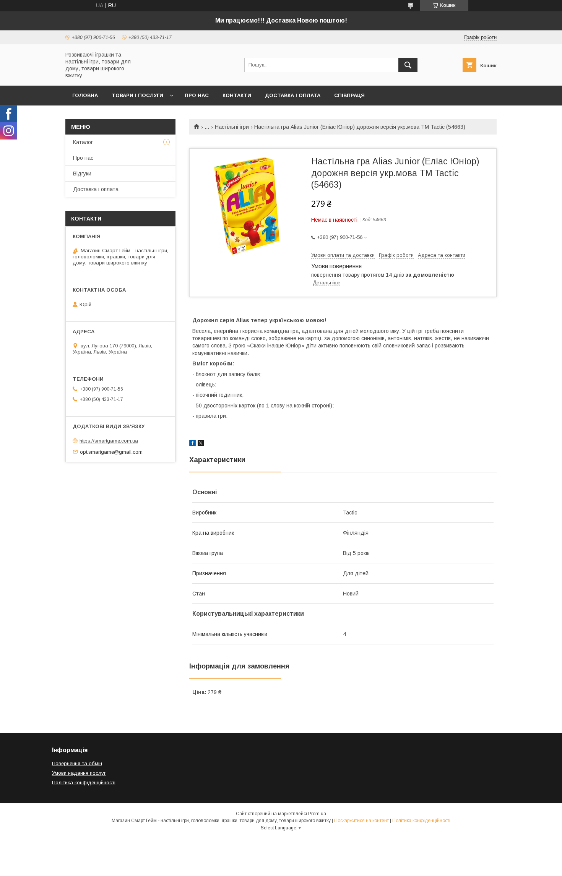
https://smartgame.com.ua (109, 441)
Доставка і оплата (292, 95)
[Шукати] (407, 65)
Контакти (237, 95)
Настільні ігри (232, 127)
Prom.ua (317, 813)
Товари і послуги (137, 95)
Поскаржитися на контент (361, 820)
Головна (85, 95)
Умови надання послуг (79, 773)
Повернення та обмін (77, 763)
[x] (201, 444)
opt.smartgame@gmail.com (111, 451)
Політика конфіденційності (83, 782)
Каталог (83, 142)
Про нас (197, 95)
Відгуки (82, 173)
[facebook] (192, 444)
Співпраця (349, 95)
